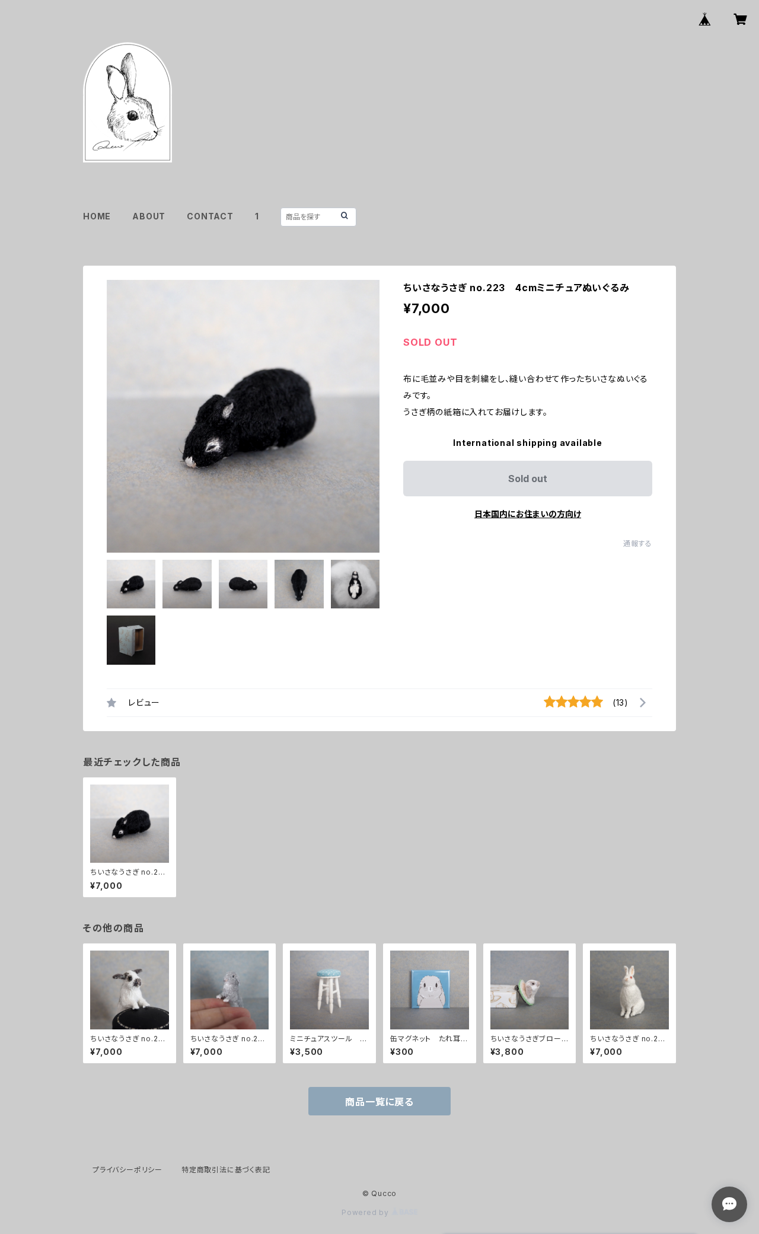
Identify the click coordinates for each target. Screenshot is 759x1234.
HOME (97, 216)
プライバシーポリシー (127, 1169)
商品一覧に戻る (379, 1102)
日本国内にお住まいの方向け (527, 514)
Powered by (366, 1212)
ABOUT (148, 216)
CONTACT (210, 216)
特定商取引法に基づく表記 (225, 1169)
